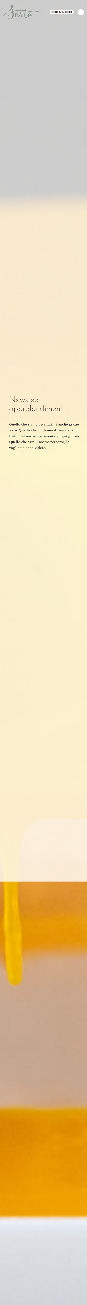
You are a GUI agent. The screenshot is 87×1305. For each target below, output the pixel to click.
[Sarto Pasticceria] (21, 12)
